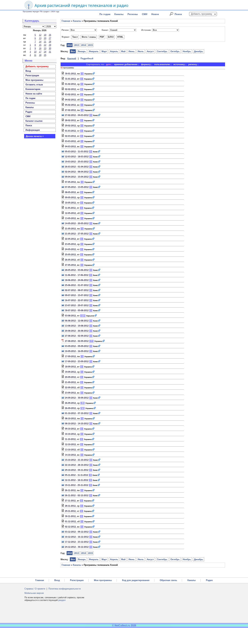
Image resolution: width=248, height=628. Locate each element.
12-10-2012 (70, 444)
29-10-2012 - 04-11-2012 (76, 470)
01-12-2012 (70, 521)
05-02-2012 (70, 105)
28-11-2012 (70, 506)
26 (50, 35)
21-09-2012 (70, 382)
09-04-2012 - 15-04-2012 (77, 177)
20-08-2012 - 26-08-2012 (77, 331)
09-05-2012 (70, 197)
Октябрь (175, 51)
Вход (57, 580)
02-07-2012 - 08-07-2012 (77, 290)
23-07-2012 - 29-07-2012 (77, 305)
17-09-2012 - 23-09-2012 (77, 361)
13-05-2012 (70, 218)
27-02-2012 (70, 110)
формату (146, 64)
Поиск (178, 14)
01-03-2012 (70, 131)
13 (40, 38)
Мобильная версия (34, 593)
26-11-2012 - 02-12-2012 (76, 495)
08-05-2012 (70, 192)
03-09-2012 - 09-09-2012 (77, 346)
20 (45, 38)
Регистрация (77, 580)
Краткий (71, 58)
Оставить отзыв (34, 84)
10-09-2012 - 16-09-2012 (77, 351)
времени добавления (125, 64)
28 (50, 41)
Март (104, 51)
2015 (90, 45)
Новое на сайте (33, 93)
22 (45, 45)
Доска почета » (35, 136)
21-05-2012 (70, 228)
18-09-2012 (70, 366)
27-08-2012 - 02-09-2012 (77, 336)
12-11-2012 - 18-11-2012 (76, 480)
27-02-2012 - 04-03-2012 (77, 115)
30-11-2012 (70, 516)
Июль (141, 51)
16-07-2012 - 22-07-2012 (77, 300)
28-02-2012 (70, 120)
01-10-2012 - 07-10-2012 (77, 413)
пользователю (162, 64)
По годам (104, 14)
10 (35, 51)
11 (35, 55)
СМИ (144, 14)
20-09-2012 (70, 377)
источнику (179, 64)
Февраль (94, 51)
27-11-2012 (70, 500)
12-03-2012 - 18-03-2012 (77, 156)
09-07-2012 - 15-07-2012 (77, 295)
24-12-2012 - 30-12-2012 (77, 547)
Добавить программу (201, 14)
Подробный (86, 58)
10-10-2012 (70, 434)
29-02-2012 (70, 125)
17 (40, 51)
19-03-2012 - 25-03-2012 (77, 161)
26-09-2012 (70, 403)
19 (45, 35)
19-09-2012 (70, 372)
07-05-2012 (70, 182)
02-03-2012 (70, 136)
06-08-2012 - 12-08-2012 (77, 320)
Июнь (132, 51)
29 (50, 45)
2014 (83, 45)
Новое (155, 14)
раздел (62, 600)
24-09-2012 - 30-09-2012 (77, 398)
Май (123, 51)
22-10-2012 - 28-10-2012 (77, 465)
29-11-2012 (70, 511)
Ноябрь (187, 51)
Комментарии (32, 89)
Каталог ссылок (34, 121)
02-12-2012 (70, 526)
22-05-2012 (70, 239)
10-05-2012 (70, 202)
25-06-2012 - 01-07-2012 (77, 285)
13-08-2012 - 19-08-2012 (77, 326)
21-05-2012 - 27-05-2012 (77, 233)
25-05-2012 (70, 254)
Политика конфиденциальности (64, 588)
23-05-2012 (70, 244)
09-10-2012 (70, 429)
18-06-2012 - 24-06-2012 (77, 280)
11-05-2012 (70, 208)
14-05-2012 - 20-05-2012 (77, 223)
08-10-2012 (70, 418)
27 (50, 38)
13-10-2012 (70, 449)
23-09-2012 (70, 393)
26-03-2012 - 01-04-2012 (77, 166)
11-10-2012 (70, 439)
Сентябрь (162, 51)
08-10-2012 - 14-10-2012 (77, 423)
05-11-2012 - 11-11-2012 (76, 475)
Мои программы (34, 80)
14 (40, 41)
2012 (69, 45)
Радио (28, 112)
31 (50, 51)
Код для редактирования (135, 580)
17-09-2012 (70, 356)
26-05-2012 (70, 260)
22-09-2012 (70, 387)
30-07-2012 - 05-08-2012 (77, 310)
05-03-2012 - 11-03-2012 (76, 151)
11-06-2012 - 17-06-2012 (76, 275)
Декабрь (198, 51)
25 (45, 55)
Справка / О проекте (34, 588)
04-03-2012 (70, 146)
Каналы (118, 14)
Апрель (114, 51)
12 (40, 35)
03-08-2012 (70, 315)
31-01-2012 (70, 79)
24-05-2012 (70, 249)
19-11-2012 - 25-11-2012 (76, 485)
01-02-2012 (70, 84)
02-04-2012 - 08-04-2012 (77, 172)
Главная (66, 21)
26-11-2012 (70, 490)
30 (50, 48)
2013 (76, 45)
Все (73, 51)
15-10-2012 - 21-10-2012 (77, 460)
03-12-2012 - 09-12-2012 (77, 532)
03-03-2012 (70, 141)
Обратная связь (168, 580)
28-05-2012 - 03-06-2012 (77, 270)
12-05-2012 (70, 213)
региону (192, 64)
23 (45, 48)
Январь (82, 51)
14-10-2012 (70, 455)
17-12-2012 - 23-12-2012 (77, 542)
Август (150, 51)
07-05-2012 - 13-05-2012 (77, 187)
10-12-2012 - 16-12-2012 (77, 537)
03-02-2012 (70, 94)
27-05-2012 (70, 265)
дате (108, 64)
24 (45, 51)
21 (45, 41)
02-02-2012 (70, 89)
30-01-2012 (70, 73)
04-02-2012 (70, 99)
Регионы (133, 14)
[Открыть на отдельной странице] (93, 73)
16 (40, 48)
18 (40, 55)
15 (40, 45)
